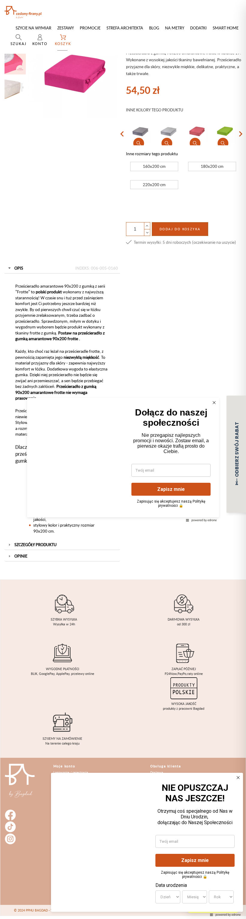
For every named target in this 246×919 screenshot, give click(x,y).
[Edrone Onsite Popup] (123, 459)
